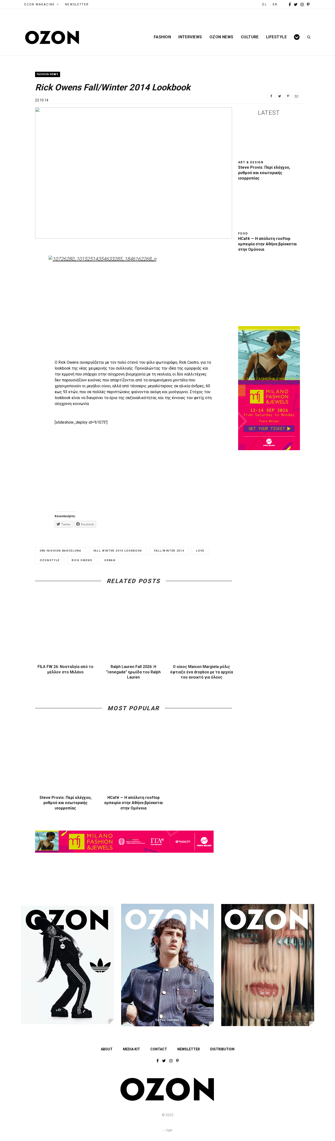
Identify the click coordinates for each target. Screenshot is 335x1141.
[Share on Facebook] (271, 96)
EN (275, 4)
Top (168, 1131)
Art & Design (251, 162)
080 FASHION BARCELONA (60, 550)
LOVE (200, 550)
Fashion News (47, 74)
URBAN (109, 560)
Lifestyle (276, 37)
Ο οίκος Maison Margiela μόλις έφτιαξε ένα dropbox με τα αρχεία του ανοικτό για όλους (201, 672)
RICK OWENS (82, 560)
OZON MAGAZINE (39, 4)
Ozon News (221, 37)
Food (243, 233)
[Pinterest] (288, 96)
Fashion (162, 37)
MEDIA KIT (131, 1049)
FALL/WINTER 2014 (169, 550)
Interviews (190, 37)
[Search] (307, 37)
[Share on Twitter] (279, 96)
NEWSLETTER (77, 4)
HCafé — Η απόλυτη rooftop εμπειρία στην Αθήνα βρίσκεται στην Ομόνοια (133, 802)
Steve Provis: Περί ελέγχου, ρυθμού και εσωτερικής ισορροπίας (65, 802)
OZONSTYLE (50, 560)
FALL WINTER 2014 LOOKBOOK (117, 550)
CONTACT (158, 1049)
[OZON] (167, 1100)
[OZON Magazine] (52, 37)
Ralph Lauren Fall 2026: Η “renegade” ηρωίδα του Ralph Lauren (133, 672)
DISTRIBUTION (222, 1049)
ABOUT (107, 1049)
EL (264, 4)
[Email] (296, 96)
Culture (250, 37)
